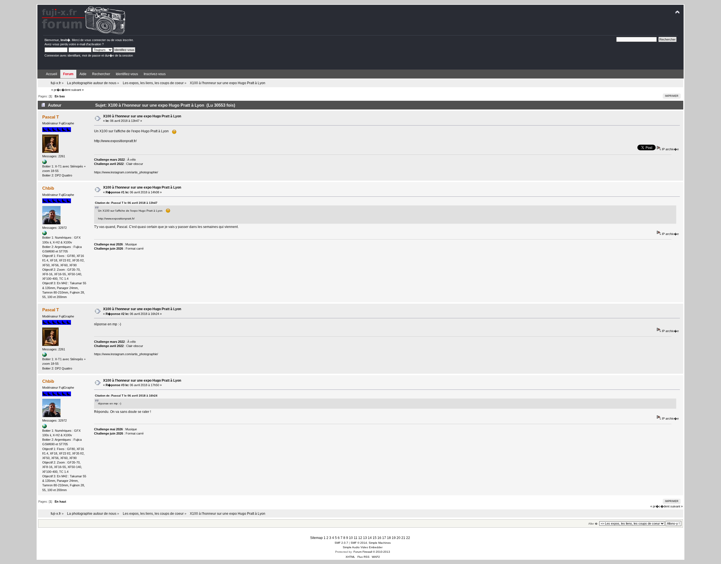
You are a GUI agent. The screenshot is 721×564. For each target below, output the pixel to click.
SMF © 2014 (359, 542)
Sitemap (316, 538)
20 (398, 538)
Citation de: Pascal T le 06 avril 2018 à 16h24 (126, 395)
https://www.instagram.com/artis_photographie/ (126, 172)
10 (351, 538)
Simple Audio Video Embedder (362, 547)
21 (403, 538)
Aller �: (593, 523)
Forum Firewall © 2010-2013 (371, 551)
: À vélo (115, 159)
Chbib (48, 188)
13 (365, 538)
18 (389, 538)
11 (355, 538)
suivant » (77, 89)
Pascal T (50, 117)
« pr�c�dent (60, 89)
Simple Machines (380, 542)
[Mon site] (44, 234)
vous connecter (95, 40)
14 (370, 538)
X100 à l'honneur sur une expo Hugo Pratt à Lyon (142, 116)
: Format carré (119, 248)
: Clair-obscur (118, 163)
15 (375, 538)
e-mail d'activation (89, 44)
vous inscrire (124, 40)
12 (360, 538)
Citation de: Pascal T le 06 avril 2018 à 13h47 (126, 202)
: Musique (115, 244)
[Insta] (44, 163)
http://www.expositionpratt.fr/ (115, 141)
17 (384, 538)
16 (379, 538)
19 (394, 538)
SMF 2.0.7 (341, 542)
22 (408, 538)
